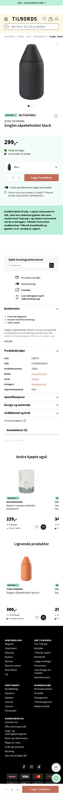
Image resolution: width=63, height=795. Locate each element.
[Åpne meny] (6, 19)
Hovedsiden (9, 36)
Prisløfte (25, 290)
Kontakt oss (11, 722)
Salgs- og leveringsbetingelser (16, 732)
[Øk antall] (19, 177)
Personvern (40, 665)
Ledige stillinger (42, 661)
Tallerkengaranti (43, 701)
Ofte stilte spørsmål (15, 726)
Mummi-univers (13, 665)
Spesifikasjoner (14, 397)
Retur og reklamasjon (16, 738)
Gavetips (9, 652)
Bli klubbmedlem (43, 688)
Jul (6, 674)
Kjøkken (9, 697)
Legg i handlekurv (41, 177)
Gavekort (10, 693)
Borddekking (11, 688)
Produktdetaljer (14, 350)
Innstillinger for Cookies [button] (42, 671)
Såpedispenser (39, 36)
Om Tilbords (40, 643)
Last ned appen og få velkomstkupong (32, 297)
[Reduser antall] (7, 177)
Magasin (9, 643)
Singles (35, 378)
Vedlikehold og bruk (17, 413)
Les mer (8, 341)
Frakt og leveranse (14, 746)
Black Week (11, 669)
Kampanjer (11, 710)
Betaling (9, 751)
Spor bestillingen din (16, 755)
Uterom (9, 706)
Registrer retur (13, 742)
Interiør (21, 36)
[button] (56, 116)
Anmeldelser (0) (17, 430)
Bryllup (9, 656)
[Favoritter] (37, 527)
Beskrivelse (12, 308)
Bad (29, 36)
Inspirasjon (11, 648)
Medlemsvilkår (42, 706)
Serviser (9, 661)
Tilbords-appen (42, 652)
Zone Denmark (14, 121)
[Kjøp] (43, 527)
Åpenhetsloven (42, 677)
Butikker (38, 648)
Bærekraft (39, 656)
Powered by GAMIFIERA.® (14, 440)
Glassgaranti (41, 697)
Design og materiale (17, 405)
